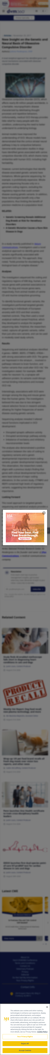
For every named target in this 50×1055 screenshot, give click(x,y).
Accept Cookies (25, 1050)
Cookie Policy (42, 1032)
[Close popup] (44, 513)
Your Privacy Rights (25, 1036)
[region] (25, 1029)
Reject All (25, 1043)
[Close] (47, 1007)
